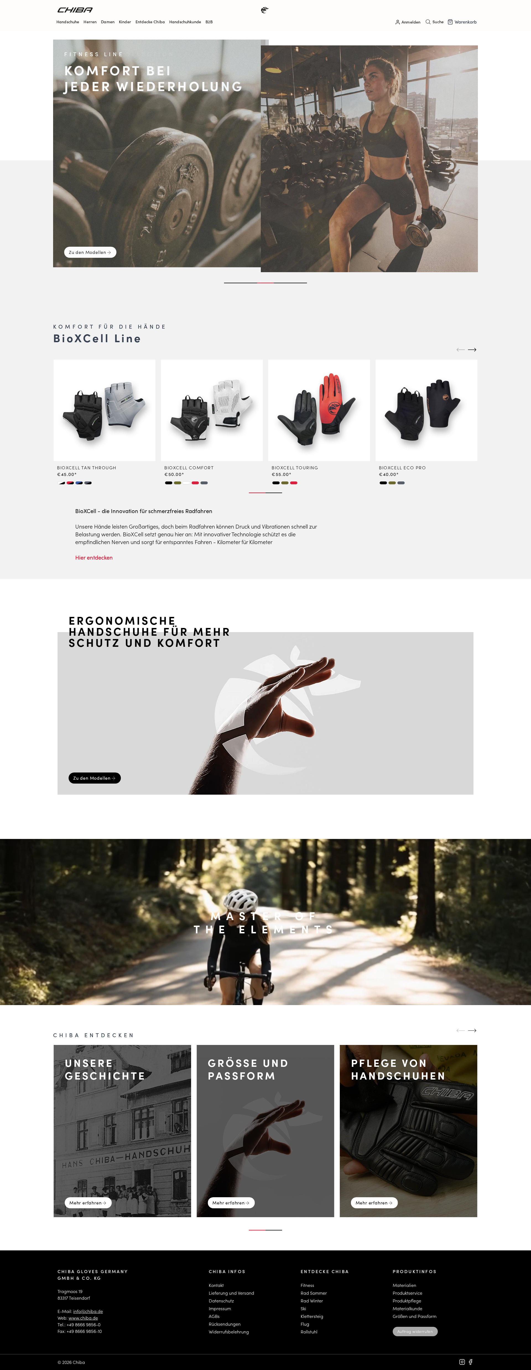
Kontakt (216, 1285)
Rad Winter (312, 1301)
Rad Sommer (314, 1293)
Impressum (220, 1308)
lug (306, 1324)
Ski (303, 1308)
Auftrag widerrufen (415, 1331)
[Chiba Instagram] (462, 1362)
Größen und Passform (414, 1316)
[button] (61, 483)
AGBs (214, 1316)
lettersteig (313, 1316)
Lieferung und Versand (231, 1293)
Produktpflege (407, 1301)
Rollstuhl (309, 1332)
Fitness (307, 1285)
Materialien (404, 1285)
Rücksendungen (225, 1324)
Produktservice (407, 1293)
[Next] (471, 349)
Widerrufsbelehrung (229, 1332)
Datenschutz (221, 1301)
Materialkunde (407, 1308)
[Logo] (162, 9)
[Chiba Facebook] (470, 1362)
